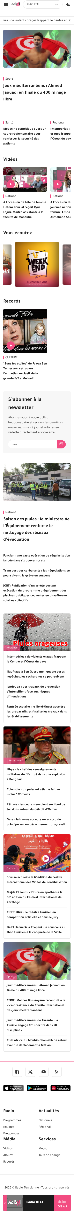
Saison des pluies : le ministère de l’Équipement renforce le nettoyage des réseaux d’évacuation (36, 529)
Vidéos (10, 160)
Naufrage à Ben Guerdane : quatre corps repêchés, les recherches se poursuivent (36, 674)
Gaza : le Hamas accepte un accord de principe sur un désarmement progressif (36, 822)
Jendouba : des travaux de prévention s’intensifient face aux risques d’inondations (33, 692)
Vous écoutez (17, 233)
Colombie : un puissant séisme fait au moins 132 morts (33, 792)
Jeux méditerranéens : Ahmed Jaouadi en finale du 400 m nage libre (34, 93)
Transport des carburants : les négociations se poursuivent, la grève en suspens (36, 573)
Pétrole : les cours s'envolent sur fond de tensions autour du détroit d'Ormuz (36, 807)
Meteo (43, 1149)
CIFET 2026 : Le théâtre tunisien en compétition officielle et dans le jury (32, 915)
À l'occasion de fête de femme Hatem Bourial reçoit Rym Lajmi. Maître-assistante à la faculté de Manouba (24, 210)
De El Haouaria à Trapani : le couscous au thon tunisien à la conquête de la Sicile (36, 930)
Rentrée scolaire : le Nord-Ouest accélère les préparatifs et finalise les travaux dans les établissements (37, 712)
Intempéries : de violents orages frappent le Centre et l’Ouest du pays (36, 659)
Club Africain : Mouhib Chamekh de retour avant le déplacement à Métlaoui (37, 1043)
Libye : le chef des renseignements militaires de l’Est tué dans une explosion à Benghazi (36, 774)
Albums (8, 1155)
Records (11, 301)
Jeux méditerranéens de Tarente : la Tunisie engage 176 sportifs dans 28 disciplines (32, 1025)
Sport (9, 79)
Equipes (8, 1127)
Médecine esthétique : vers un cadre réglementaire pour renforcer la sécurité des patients (24, 137)
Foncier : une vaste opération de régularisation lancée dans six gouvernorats (36, 558)
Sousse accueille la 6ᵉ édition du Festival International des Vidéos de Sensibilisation (37, 880)
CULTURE (11, 358)
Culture (11, 868)
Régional (12, 648)
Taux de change (49, 1155)
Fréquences (11, 1134)
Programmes (12, 1120)
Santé (9, 123)
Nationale (45, 1120)
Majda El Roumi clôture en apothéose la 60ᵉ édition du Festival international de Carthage (34, 897)
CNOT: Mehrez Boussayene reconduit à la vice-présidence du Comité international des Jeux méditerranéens (36, 1005)
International (14, 760)
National (11, 196)
